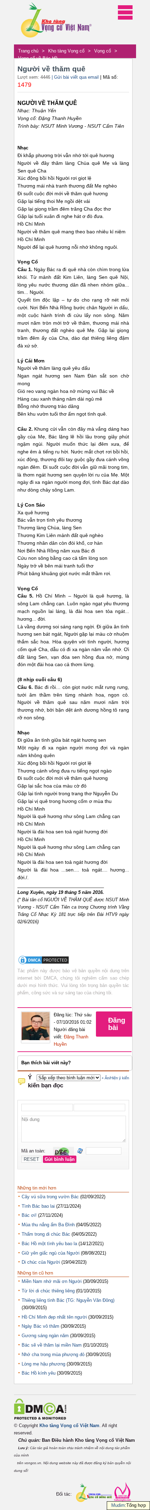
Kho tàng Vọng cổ (66, 51)
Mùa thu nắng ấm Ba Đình (48, 1224)
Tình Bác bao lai (38, 1206)
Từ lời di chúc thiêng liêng (48, 1290)
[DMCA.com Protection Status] (43, 963)
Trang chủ (28, 51)
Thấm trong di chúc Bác (46, 1234)
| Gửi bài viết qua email (75, 77)
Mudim (118, 1505)
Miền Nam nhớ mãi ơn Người (52, 1281)
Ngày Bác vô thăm (40, 1326)
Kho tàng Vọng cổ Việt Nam (69, 1425)
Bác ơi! (29, 1215)
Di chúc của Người (41, 1262)
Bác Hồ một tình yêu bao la (49, 1243)
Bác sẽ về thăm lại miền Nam (52, 1345)
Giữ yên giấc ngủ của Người (51, 1253)
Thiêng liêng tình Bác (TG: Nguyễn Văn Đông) (68, 1300)
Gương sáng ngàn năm (45, 1335)
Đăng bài (116, 1023)
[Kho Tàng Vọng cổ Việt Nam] (56, 22)
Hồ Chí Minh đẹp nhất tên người (54, 1317)
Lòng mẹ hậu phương (43, 1364)
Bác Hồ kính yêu (38, 1373)
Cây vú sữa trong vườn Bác (50, 1196)
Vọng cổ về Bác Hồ (38, 58)
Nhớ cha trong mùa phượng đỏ (53, 1354)
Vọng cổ (102, 51)
